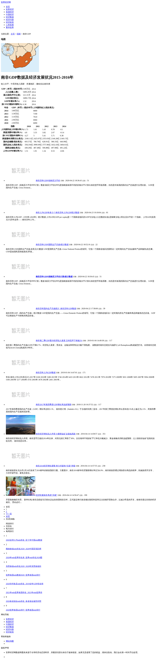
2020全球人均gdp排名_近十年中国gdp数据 (24, 540)
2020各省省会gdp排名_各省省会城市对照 (23, 601)
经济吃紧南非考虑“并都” (46, 495)
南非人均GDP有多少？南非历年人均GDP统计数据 (57, 212)
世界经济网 (6, 2)
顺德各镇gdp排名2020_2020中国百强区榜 (23, 549)
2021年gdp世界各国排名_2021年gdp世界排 (24, 592)
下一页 (9, 514)
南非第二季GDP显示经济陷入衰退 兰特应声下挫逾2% (59, 340)
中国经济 (10, 14)
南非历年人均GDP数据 (46, 372)
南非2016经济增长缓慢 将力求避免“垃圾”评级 (55, 466)
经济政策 (10, 22)
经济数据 (10, 17)
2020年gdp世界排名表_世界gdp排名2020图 (24, 557)
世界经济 (10, 9)
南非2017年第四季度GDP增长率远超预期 (53, 404)
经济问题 (10, 20)
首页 (8, 7)
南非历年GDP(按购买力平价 (48, 180)
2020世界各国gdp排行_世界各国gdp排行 (23, 610)
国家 (19, 34)
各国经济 (10, 12)
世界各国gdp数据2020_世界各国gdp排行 (23, 575)
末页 (8, 516)
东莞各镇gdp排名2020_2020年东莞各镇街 (23, 566)
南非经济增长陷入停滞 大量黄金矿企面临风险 (56, 434)
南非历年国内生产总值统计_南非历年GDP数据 (56, 308)
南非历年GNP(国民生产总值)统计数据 (52, 244)
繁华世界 (10, 27)
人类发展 (10, 25)
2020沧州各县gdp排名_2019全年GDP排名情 (24, 584)
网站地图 (10, 641)
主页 (13, 34)
